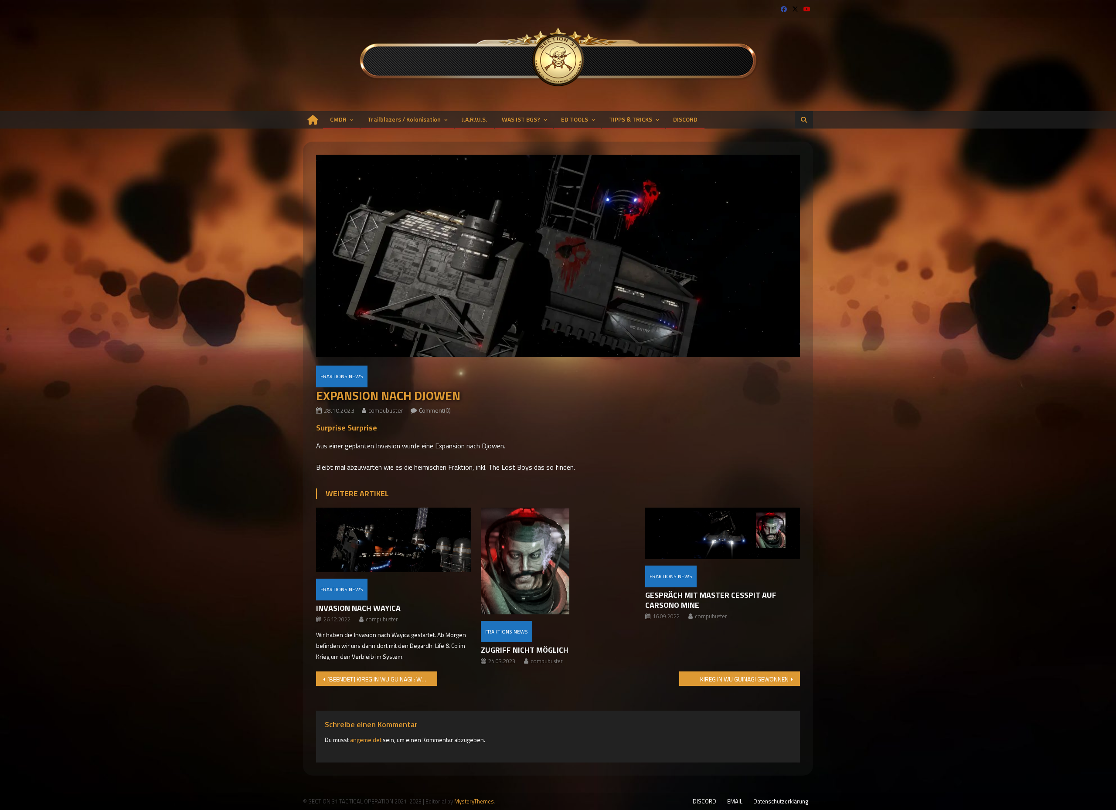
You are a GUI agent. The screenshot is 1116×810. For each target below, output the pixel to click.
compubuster (385, 410)
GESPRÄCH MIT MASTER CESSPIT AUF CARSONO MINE (710, 600)
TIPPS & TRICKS (630, 119)
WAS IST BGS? (521, 119)
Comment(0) (435, 410)
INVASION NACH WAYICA (358, 608)
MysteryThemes (474, 801)
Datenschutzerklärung (781, 801)
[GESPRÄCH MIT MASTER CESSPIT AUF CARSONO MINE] (722, 533)
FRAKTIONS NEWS (341, 376)
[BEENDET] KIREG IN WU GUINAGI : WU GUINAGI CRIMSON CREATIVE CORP (382, 679)
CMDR (338, 119)
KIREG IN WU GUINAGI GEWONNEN (744, 679)
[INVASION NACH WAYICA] (393, 540)
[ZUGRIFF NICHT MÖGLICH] (558, 561)
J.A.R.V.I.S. (474, 119)
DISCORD (685, 119)
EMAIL (734, 801)
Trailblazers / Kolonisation (404, 119)
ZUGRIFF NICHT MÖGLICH (524, 650)
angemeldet (365, 739)
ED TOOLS (574, 119)
